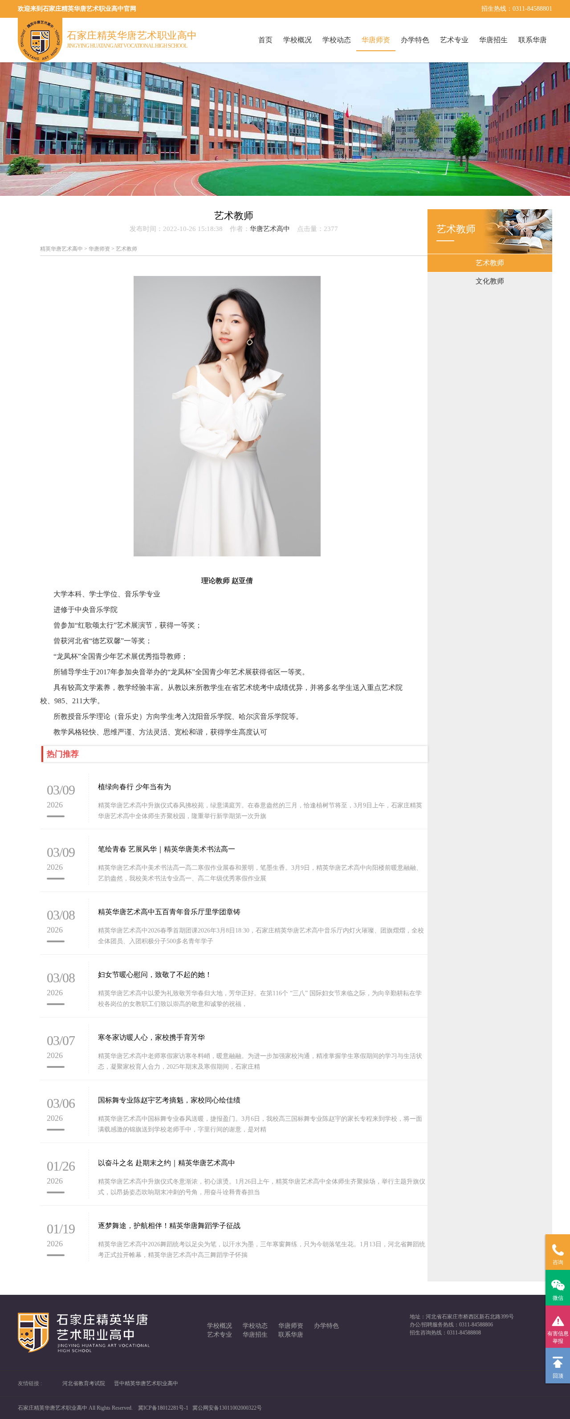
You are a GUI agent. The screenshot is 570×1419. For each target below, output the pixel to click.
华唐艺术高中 (270, 228)
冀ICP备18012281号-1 (163, 1408)
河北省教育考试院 (83, 1383)
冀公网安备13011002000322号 (227, 1408)
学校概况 (297, 40)
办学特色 (415, 40)
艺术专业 (454, 40)
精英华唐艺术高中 (61, 249)
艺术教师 (490, 263)
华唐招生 (493, 40)
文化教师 (490, 281)
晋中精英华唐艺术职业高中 (146, 1383)
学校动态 (336, 40)
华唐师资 (376, 40)
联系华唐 (532, 40)
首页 (265, 40)
